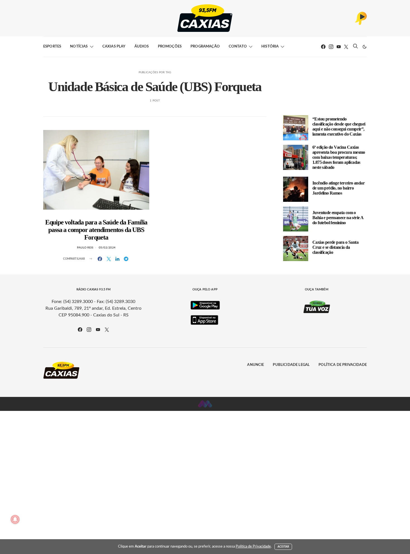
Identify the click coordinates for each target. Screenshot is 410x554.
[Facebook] (323, 46)
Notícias (79, 46)
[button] (364, 46)
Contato (238, 46)
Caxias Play (114, 46)
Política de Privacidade (343, 365)
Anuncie (255, 365)
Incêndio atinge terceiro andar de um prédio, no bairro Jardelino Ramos (338, 188)
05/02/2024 (107, 247)
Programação (205, 46)
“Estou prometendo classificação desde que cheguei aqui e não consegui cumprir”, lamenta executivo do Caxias (338, 126)
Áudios (141, 46)
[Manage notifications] (15, 519)
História (270, 46)
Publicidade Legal (291, 365)
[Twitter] (346, 46)
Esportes (52, 46)
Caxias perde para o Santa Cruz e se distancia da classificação (335, 247)
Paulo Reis (85, 247)
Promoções (170, 46)
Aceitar (283, 546)
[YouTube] (338, 46)
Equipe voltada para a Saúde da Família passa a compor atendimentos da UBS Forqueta (96, 230)
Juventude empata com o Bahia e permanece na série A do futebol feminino (337, 217)
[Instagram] (331, 46)
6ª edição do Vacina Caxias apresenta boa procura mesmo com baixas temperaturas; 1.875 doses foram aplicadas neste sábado (338, 157)
